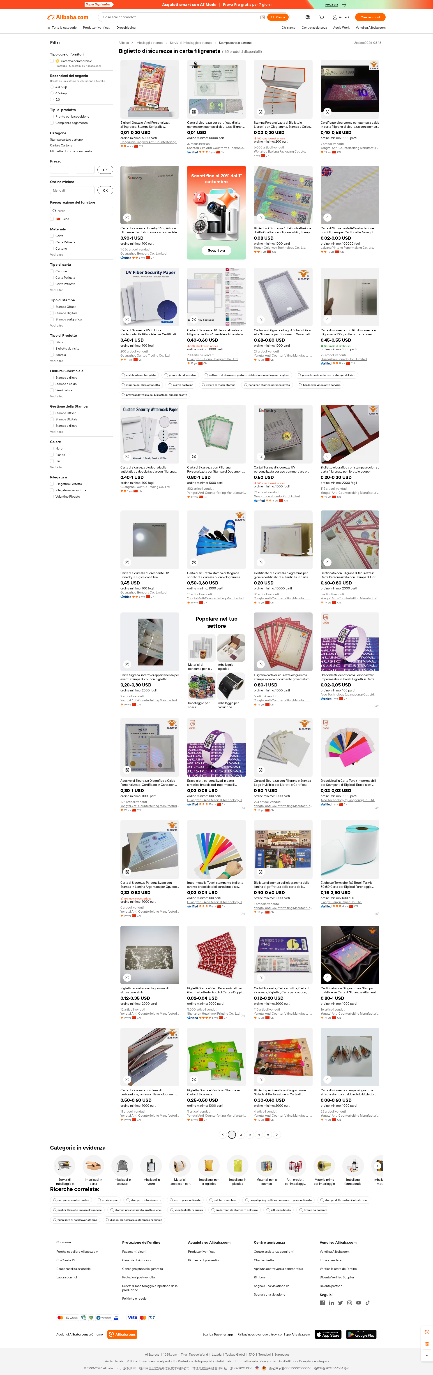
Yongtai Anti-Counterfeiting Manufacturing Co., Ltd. (350, 148)
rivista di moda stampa (220, 385)
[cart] (322, 18)
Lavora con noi (66, 1277)
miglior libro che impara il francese (80, 1210)
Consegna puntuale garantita (142, 1269)
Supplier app (223, 1334)
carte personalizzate (187, 1200)
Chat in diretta (264, 1260)
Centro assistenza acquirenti (274, 1251)
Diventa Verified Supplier (337, 1277)
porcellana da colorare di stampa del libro (328, 375)
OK (105, 170)
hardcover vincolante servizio (322, 385)
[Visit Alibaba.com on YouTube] (358, 1302)
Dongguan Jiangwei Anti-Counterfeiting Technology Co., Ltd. (149, 142)
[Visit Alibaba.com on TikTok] (367, 1302)
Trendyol (264, 1354)
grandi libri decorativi (182, 375)
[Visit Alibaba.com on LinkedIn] (331, 1302)
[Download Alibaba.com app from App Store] (328, 1334)
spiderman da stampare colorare (237, 1210)
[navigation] (81, 589)
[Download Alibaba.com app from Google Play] (361, 1334)
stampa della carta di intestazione (346, 1200)
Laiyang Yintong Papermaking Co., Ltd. (347, 247)
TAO (252, 1354)
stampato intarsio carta (146, 1200)
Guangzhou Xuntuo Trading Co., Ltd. (145, 355)
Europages (282, 1354)
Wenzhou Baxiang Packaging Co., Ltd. (280, 151)
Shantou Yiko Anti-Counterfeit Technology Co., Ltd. (216, 148)
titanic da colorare (315, 1210)
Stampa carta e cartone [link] (235, 42)
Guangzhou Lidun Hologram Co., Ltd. (212, 359)
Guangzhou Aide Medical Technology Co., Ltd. (216, 800)
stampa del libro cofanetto (143, 385)
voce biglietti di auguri (189, 1210)
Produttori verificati (201, 1251)
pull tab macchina (225, 1200)
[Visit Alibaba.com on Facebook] (322, 1302)
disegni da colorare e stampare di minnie (136, 1220)
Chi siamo (63, 1242)
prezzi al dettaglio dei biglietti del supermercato (156, 395)
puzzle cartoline (183, 385)
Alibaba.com (301, 1334)
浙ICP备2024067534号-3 (331, 1368)
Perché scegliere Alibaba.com (77, 1251)
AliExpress (152, 1354)
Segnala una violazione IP (271, 1286)
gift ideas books (281, 1210)
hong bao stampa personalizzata (269, 385)
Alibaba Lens (78, 1334)
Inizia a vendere (330, 1260)
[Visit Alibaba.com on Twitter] (340, 1302)
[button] (262, 17)
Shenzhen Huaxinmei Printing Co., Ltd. (213, 1013)
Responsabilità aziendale (73, 1269)
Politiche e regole (134, 1298)
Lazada (216, 1354)
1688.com (170, 1354)
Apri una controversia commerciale (278, 1269)
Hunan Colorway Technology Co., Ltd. (280, 247)
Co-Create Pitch (67, 1260)
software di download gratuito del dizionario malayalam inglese (249, 375)
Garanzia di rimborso (136, 1260)
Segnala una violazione (269, 1294)
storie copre (110, 1200)
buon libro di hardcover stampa (77, 1220)
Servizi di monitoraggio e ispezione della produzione (149, 1288)
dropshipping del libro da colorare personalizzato (281, 1200)
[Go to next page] (277, 1135)
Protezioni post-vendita (138, 1277)
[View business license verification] (257, 1368)
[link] (427, 1332)
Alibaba (124, 42)
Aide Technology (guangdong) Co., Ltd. (348, 694)
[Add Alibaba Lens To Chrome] (122, 1334)
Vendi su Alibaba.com (335, 1251)
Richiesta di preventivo (204, 1260)
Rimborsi (260, 1277)
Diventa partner (331, 1286)
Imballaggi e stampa (149, 42)
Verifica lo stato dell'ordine (338, 1269)
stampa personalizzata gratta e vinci (138, 1210)
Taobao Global (235, 1354)
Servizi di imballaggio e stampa (191, 42)
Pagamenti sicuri (133, 1251)
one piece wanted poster (73, 1200)
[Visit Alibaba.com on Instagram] (349, 1302)
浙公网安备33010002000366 (290, 1368)
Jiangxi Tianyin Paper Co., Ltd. (341, 902)
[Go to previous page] (223, 1135)
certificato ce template (141, 375)
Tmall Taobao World (194, 1354)
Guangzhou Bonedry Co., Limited (143, 253)
